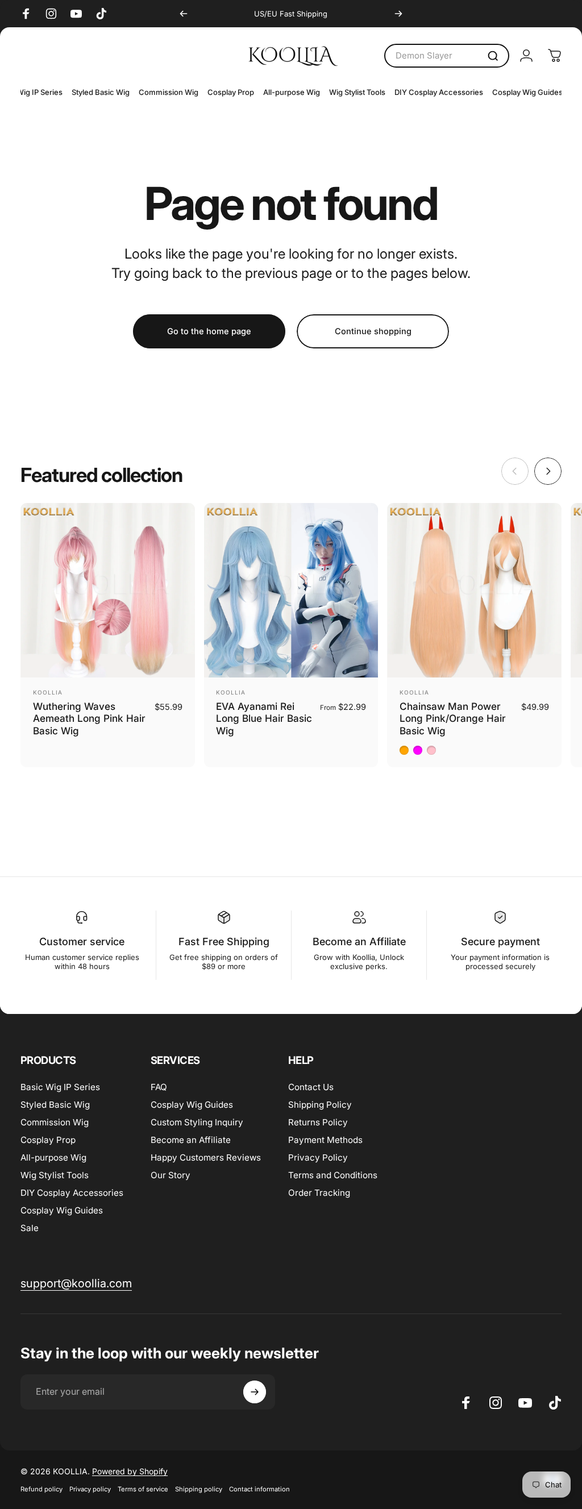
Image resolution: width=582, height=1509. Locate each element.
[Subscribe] (254, 1392)
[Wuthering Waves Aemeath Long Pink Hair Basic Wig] (107, 590)
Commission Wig (54, 1122)
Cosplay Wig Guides (61, 1210)
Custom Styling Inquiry (197, 1122)
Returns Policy (318, 1122)
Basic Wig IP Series (60, 1087)
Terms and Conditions (332, 1175)
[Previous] (183, 13)
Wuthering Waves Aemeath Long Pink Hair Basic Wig (89, 718)
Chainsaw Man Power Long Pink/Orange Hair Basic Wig (453, 718)
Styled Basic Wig (55, 1104)
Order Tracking (319, 1192)
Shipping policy (198, 1489)
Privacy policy (90, 1489)
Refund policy (41, 1489)
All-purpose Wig (53, 1157)
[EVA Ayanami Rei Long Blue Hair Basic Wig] (291, 590)
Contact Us (311, 1087)
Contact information (259, 1489)
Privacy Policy (318, 1157)
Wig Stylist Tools (54, 1175)
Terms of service (143, 1489)
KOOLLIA (48, 692)
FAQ (159, 1087)
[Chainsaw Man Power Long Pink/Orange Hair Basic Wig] (474, 590)
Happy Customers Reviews (206, 1157)
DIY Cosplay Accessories (71, 1192)
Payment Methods (325, 1139)
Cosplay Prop (48, 1139)
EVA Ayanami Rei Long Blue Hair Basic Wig (264, 718)
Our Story (170, 1175)
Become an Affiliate (191, 1139)
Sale (29, 1228)
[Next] (398, 13)
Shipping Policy (320, 1104)
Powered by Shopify (130, 1471)
